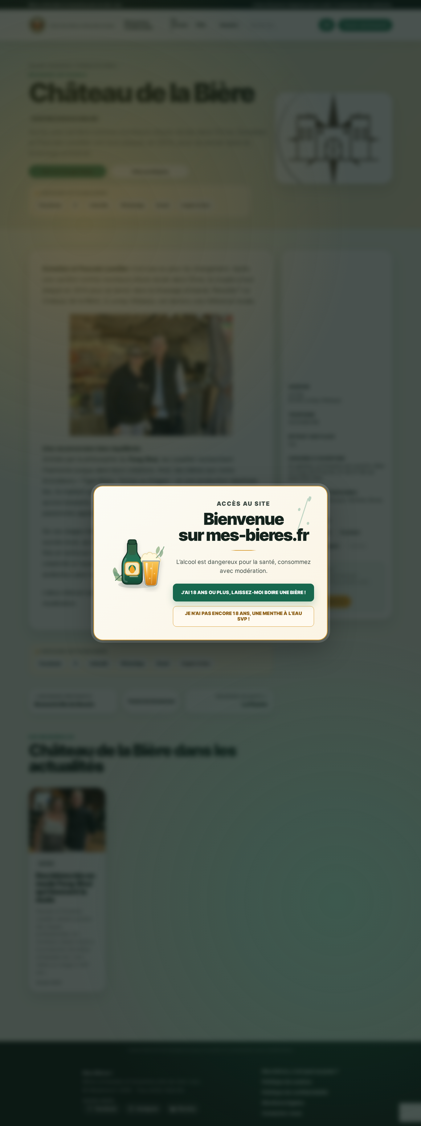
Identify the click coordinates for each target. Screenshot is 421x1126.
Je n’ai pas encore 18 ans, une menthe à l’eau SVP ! (243, 616)
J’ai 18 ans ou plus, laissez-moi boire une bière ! (243, 592)
